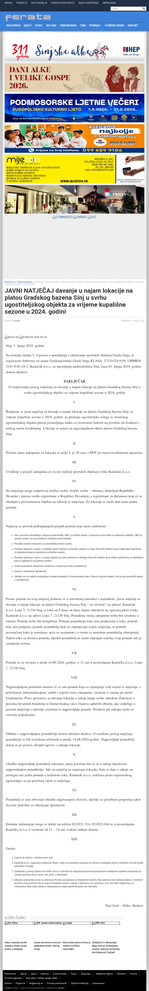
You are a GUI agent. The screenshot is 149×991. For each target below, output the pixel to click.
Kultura (51, 25)
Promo (10, 32)
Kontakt (133, 25)
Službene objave (114, 25)
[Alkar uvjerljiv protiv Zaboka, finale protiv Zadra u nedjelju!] (19, 923)
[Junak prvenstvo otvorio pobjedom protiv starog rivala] (48, 923)
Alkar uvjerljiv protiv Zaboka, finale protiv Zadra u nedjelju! (16, 945)
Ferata (17, 320)
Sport (39, 25)
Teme (83, 25)
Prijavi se (21, 2)
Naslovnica (13, 25)
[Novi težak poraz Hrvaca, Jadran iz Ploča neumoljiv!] (77, 923)
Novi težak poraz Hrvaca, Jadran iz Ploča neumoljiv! (77, 945)
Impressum (109, 2)
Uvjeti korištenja (89, 2)
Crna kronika (68, 25)
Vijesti (28, 25)
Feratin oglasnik (13, 977)
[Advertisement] (74, 250)
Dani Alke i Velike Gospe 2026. (35, 32)
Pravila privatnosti (62, 2)
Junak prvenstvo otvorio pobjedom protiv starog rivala (47, 945)
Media (62, 988)
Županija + (95, 25)
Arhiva (8, 2)
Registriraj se (39, 2)
